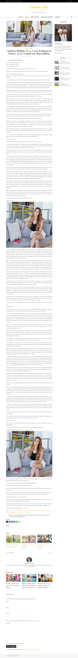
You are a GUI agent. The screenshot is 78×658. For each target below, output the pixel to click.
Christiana (58, 44)
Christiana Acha (10, 552)
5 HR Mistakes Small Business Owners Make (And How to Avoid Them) (65, 74)
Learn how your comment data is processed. (32, 649)
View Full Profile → (58, 53)
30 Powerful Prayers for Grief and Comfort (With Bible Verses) (65, 79)
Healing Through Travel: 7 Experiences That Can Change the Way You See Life (65, 85)
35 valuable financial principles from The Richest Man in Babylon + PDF (13, 544)
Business (57, 17)
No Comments (49, 552)
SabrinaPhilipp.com (25, 508)
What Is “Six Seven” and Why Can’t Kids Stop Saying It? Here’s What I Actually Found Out (44, 544)
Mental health (35, 17)
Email (7, 607)
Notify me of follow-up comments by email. (15, 643)
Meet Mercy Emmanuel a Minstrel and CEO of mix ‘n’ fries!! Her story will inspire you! (29, 544)
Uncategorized (29, 48)
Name (7, 601)
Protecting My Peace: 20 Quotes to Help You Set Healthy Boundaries (44, 585)
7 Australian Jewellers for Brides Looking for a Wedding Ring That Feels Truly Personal (65, 62)
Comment (8, 623)
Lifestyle (20, 17)
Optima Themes (16, 655)
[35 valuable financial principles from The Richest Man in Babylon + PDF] (13, 539)
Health (27, 17)
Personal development (47, 17)
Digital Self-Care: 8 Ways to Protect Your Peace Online (64, 68)
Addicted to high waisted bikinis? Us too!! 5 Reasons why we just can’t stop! (29, 585)
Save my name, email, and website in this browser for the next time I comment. (22, 620)
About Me (15, 1)
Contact (20, 1)
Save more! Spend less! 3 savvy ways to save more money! (12, 585)
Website (8, 613)
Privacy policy (9, 1)
